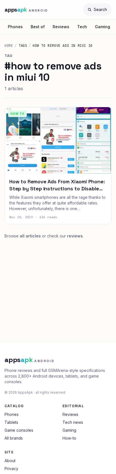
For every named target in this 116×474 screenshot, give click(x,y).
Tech (82, 26)
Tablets (11, 422)
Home (9, 45)
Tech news (73, 422)
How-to (69, 438)
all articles (30, 235)
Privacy (11, 468)
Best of (38, 26)
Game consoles (19, 430)
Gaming (102, 26)
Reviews (61, 26)
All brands (14, 438)
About (10, 460)
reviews (75, 235)
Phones (15, 26)
